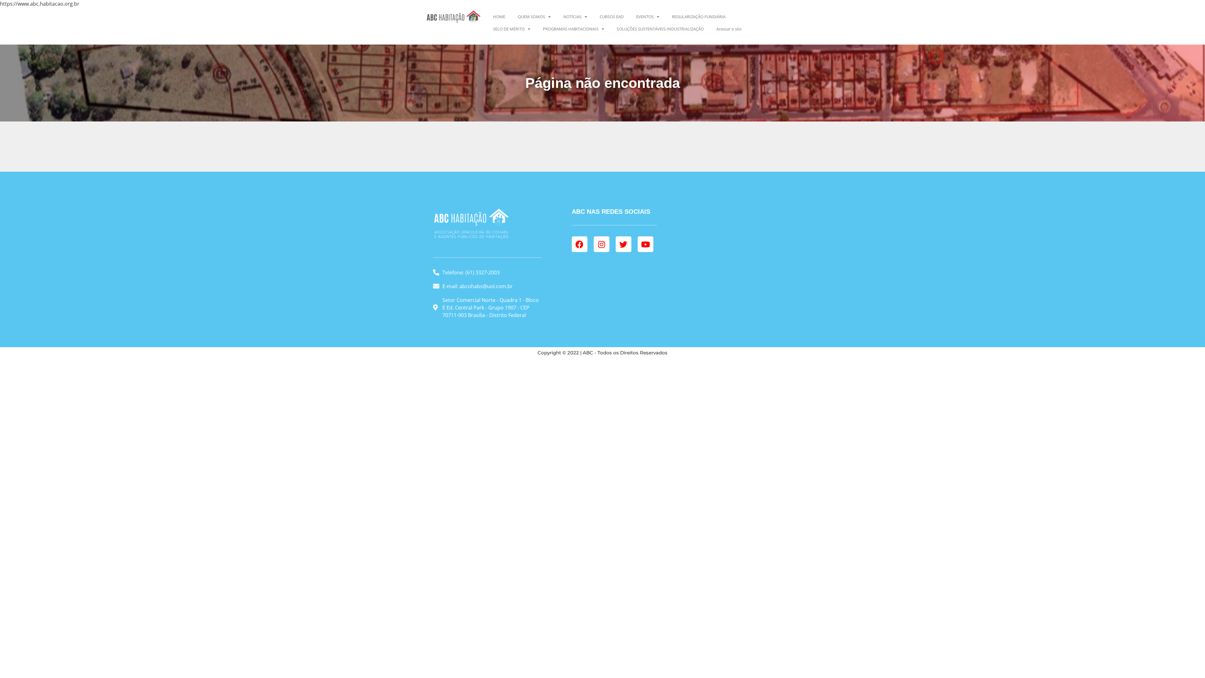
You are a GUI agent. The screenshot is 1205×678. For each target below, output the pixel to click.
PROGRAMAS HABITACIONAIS (570, 29)
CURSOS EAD (612, 16)
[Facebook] (579, 244)
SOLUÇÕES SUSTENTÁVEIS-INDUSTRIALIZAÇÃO (660, 29)
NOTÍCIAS (572, 16)
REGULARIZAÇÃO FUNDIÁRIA (699, 16)
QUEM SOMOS (531, 16)
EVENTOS (645, 16)
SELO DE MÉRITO (509, 29)
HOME (499, 16)
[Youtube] (645, 244)
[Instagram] (601, 244)
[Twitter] (623, 244)
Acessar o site (729, 29)
